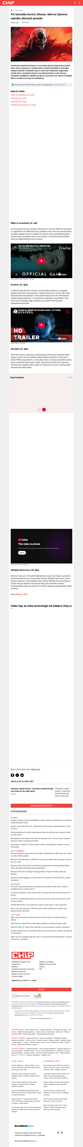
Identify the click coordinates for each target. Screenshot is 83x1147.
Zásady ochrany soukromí (21, 974)
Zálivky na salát (54, 1040)
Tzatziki (25, 1042)
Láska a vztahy (41, 1032)
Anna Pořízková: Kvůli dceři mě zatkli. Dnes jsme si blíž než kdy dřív (56, 1100)
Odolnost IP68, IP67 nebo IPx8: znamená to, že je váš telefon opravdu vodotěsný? (40, 927)
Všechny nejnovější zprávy (42, 806)
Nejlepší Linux (46, 1055)
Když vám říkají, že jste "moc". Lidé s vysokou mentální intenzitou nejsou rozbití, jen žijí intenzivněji (55, 1107)
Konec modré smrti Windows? (45, 1051)
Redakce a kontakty (46, 962)
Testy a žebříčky (17, 851)
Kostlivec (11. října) (18, 98)
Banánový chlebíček (18, 1040)
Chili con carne (31, 1040)
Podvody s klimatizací (33, 1055)
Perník (43, 1042)
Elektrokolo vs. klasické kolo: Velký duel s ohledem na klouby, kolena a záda (38, 923)
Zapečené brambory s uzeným (27, 1044)
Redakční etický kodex (47, 964)
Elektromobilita (65, 1053)
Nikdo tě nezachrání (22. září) (23, 95)
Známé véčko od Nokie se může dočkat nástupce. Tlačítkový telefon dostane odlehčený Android (24, 1084)
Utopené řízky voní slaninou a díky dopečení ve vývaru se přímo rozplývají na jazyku (56, 1093)
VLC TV (22, 1055)
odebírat (41, 989)
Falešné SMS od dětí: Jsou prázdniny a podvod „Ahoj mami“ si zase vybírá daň (39, 905)
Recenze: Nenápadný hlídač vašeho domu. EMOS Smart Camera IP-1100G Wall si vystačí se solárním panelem (26, 1093)
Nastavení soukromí (19, 971)
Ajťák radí (59, 1032)
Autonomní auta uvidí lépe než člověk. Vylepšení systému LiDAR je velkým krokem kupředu (25, 1076)
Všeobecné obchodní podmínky (23, 969)
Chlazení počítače (32, 1048)
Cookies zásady (17, 976)
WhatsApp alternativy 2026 (45, 1034)
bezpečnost (16, 884)
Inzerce (42, 967)
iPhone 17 (15, 1055)
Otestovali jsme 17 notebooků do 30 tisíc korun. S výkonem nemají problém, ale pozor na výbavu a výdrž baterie (26, 1101)
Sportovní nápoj (42, 1040)
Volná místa (16, 964)
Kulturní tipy (51, 1032)
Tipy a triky (19, 10)
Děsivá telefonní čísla (32, 1029)
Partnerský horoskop (60, 1029)
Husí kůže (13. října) (19, 101)
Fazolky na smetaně (45, 1038)
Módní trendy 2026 (29, 1034)
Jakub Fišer (15, 22)
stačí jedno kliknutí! (59, 85)
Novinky (13, 794)
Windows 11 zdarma (63, 1051)
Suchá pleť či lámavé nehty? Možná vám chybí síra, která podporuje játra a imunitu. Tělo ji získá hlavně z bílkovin (57, 1076)
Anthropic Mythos (17, 1053)
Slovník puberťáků (46, 1029)
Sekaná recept (34, 1042)
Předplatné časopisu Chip (21, 962)
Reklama (15, 967)
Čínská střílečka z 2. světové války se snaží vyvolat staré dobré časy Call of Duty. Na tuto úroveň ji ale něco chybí (26, 1067)
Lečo (48, 1042)
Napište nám (35, 769)
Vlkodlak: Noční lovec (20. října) (23, 105)
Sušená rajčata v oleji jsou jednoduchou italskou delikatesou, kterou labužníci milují (56, 1084)
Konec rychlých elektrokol (47, 1048)
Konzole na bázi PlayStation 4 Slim (47, 1053)
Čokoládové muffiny (60, 1038)
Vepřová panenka (32, 1038)
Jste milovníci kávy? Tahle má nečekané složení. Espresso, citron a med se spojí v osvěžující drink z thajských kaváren (57, 1067)
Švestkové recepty (57, 1042)
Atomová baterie (29, 1053)
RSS (40, 969)
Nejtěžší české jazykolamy (26, 1032)
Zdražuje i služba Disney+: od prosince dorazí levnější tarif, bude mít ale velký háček (32, 790)
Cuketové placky (65, 1040)
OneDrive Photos (29, 1051)
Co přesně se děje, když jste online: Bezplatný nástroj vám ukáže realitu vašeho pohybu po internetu (26, 1109)
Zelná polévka (17, 1042)
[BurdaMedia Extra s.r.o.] (23, 955)
